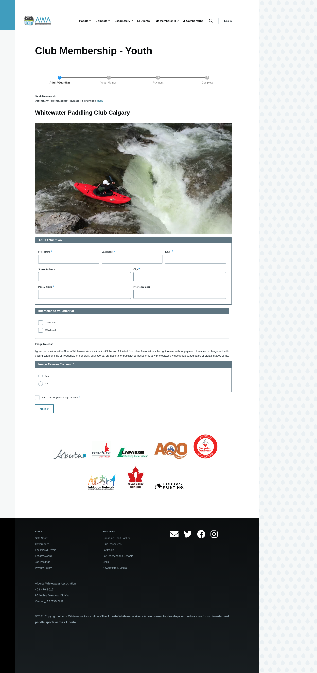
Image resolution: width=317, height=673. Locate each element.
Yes (47, 376)
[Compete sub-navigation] (111, 21)
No (46, 383)
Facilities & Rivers (45, 550)
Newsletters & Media (115, 567)
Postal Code (45, 286)
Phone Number (141, 286)
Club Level (50, 322)
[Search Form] (210, 21)
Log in (228, 21)
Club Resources (112, 544)
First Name (44, 251)
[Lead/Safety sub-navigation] (133, 21)
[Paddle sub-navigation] (92, 21)
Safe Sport (41, 538)
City (135, 269)
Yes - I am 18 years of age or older (60, 397)
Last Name (108, 251)
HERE (100, 100)
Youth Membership (45, 96)
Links (106, 562)
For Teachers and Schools (118, 556)
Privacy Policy (43, 567)
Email (168, 251)
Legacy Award (43, 556)
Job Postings (42, 562)
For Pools (108, 550)
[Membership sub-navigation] (179, 21)
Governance (42, 544)
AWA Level (50, 330)
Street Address (46, 269)
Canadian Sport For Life (117, 538)
